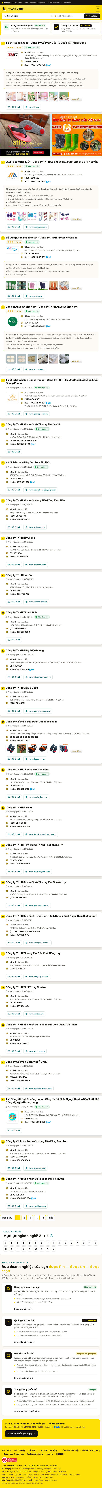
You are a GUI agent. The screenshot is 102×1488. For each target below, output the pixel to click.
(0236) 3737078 (18, 931)
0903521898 (22, 935)
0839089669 (23, 1160)
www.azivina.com (37, 1051)
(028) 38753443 (18, 516)
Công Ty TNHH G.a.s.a (19, 807)
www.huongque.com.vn (39, 943)
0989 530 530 (17, 737)
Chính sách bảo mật (70, 1450)
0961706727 (16, 590)
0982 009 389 (38, 257)
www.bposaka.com (37, 564)
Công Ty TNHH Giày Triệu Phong (25, 650)
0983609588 (23, 1080)
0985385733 (16, 785)
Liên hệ (49, 1454)
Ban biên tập (19, 1450)
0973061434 (16, 1002)
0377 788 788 (38, 65)
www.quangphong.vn (38, 414)
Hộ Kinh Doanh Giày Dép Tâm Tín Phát (28, 462)
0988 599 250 (17, 1195)
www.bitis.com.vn (37, 527)
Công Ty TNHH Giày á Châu (22, 687)
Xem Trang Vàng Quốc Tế (27, 1411)
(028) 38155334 (33, 178)
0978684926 (34, 931)
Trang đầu (7, 1217)
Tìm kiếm (93, 16)
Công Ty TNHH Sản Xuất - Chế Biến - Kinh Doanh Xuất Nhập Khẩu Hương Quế (51, 916)
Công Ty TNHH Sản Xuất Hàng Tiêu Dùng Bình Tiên (35, 500)
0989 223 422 (31, 737)
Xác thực (33, 1450)
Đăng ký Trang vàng (91, 1450)
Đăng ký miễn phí (23, 1309)
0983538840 (16, 860)
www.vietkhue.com (37, 1206)
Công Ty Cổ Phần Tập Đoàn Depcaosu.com (31, 721)
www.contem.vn (36, 1014)
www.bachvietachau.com (40, 1088)
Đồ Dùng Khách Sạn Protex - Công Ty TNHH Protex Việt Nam (41, 237)
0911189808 (16, 553)
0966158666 (22, 519)
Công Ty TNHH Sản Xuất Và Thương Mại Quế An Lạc (36, 882)
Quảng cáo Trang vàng (13, 1454)
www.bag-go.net (36, 369)
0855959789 (23, 632)
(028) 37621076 (18, 969)
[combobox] (29, 15)
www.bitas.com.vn (37, 1168)
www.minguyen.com (38, 227)
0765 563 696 (32, 323)
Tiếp (51, 1217)
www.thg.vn (34, 107)
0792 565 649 (38, 181)
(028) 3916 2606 (18, 823)
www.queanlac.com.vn (39, 905)
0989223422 (22, 740)
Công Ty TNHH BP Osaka (20, 537)
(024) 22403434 (18, 1077)
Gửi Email (15, 107)
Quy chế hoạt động (48, 1450)
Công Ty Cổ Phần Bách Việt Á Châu (26, 1061)
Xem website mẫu (23, 1378)
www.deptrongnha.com (39, 871)
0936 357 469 (32, 253)
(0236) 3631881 (32, 399)
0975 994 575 (38, 403)
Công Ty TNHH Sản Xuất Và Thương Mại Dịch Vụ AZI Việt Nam (42, 1024)
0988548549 (23, 826)
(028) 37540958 (18, 1157)
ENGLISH (60, 1454)
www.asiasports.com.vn (39, 711)
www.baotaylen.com (38, 797)
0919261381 (15, 1040)
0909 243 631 (31, 1118)
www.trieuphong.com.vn (40, 677)
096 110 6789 (31, 61)
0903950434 (30, 440)
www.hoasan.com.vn (38, 602)
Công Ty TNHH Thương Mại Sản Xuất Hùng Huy (33, 953)
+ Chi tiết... (76, 99)
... (37, 1217)
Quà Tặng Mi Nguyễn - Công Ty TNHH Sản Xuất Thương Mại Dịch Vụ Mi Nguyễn (52, 161)
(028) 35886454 (18, 897)
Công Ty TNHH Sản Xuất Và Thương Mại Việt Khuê (35, 1178)
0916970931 (16, 666)
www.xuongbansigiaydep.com (42, 490)
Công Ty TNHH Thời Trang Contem (26, 987)
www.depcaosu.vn (37, 759)
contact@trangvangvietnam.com (46, 1480)
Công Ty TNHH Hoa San (19, 575)
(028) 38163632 (18, 703)
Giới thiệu (6, 1450)
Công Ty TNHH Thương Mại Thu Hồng (27, 769)
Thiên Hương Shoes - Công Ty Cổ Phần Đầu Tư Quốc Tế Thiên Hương (46, 42)
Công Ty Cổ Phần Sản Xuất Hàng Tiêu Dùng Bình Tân (36, 1141)
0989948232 (16, 440)
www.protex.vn (35, 296)
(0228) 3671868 (18, 628)
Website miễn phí (35, 1454)
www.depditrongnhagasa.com (42, 834)
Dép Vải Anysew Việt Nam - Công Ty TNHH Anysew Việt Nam (41, 306)
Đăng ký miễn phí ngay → (21, 1433)
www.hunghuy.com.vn (38, 976)
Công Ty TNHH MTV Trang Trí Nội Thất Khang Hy (34, 844)
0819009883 (16, 478)
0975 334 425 (38, 1122)
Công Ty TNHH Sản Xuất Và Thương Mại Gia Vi (33, 424)
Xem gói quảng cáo (24, 1342)
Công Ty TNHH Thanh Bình (21, 612)
